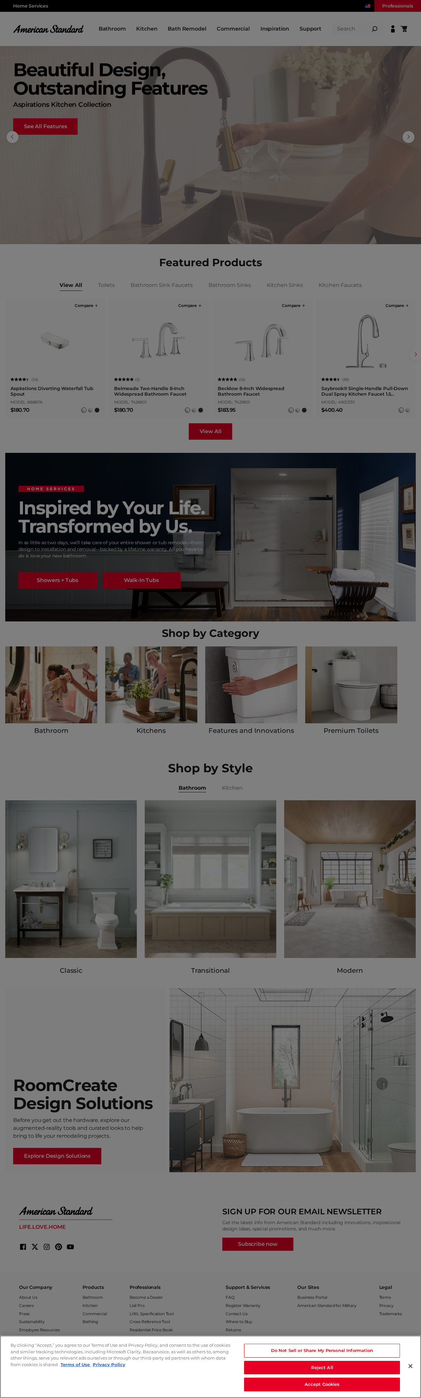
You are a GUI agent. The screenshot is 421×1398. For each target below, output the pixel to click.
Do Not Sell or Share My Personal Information (322, 1350)
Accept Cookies (322, 1384)
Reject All (322, 1367)
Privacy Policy (109, 1364)
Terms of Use (76, 1364)
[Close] (410, 1366)
